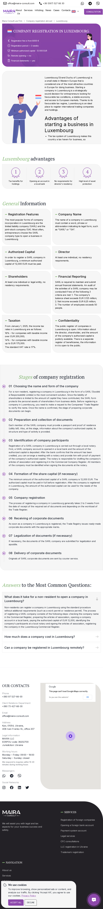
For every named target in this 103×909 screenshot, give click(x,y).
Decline (30, 902)
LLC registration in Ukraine (74, 846)
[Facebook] (11, 787)
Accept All (15, 902)
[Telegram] (11, 776)
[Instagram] (4, 787)
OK (87, 697)
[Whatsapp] (4, 776)
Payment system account (73, 830)
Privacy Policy (28, 895)
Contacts (66, 10)
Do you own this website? (59, 697)
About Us (18, 12)
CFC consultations (70, 841)
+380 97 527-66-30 (12, 696)
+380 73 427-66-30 (12, 706)
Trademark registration (72, 852)
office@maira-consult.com (15, 716)
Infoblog (39, 10)
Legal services (68, 836)
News (48, 10)
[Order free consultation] (94, 900)
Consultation (93, 12)
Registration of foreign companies (78, 819)
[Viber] (19, 776)
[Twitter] (27, 787)
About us (7, 870)
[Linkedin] (19, 787)
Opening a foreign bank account (77, 825)
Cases (56, 10)
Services (28, 10)
